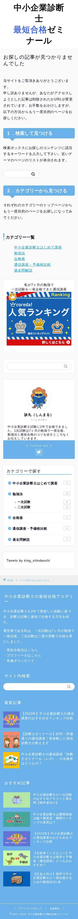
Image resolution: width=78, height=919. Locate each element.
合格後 (19, 259)
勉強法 (19, 253)
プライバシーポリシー (30, 908)
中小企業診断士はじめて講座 (38, 247)
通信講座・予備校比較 (32, 264)
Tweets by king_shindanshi (28, 560)
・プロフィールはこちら (22, 655)
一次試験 (43, 502)
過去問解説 (23, 270)
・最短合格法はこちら (20, 650)
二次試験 (43, 507)
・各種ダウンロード (18, 660)
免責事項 (55, 908)
